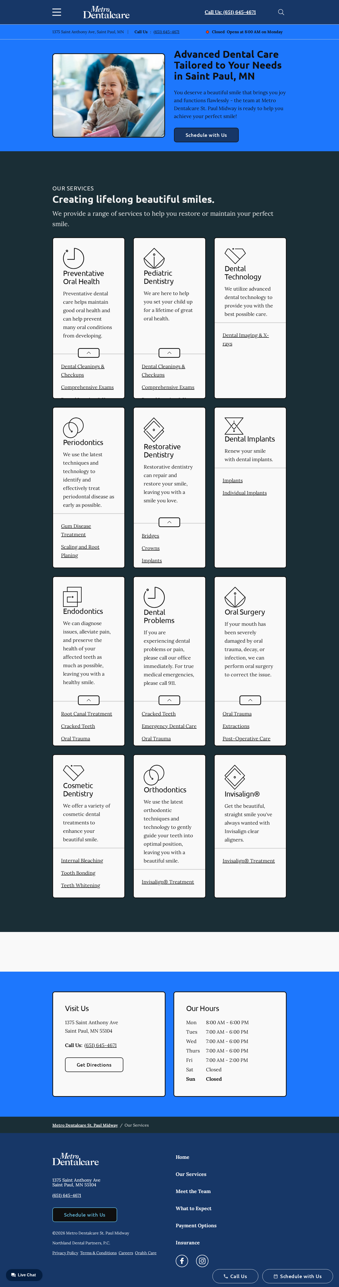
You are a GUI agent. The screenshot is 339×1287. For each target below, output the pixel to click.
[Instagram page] (202, 1261)
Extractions (236, 726)
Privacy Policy (65, 1252)
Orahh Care (146, 1252)
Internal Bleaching (82, 860)
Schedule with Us (206, 135)
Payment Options (196, 1225)
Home (182, 1157)
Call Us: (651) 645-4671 (230, 12)
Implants (152, 560)
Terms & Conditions (98, 1252)
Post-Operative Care (247, 738)
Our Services (191, 1174)
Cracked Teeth (78, 726)
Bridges (150, 536)
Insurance (188, 1242)
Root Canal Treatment (86, 714)
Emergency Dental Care (169, 726)
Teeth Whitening (80, 885)
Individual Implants (245, 493)
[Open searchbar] (281, 12)
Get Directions (94, 1064)
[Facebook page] (182, 1261)
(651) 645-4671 (166, 31)
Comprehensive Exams (87, 387)
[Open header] (57, 12)
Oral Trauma (75, 738)
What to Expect (193, 1208)
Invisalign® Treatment (168, 882)
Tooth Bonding (78, 873)
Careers (126, 1252)
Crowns (151, 548)
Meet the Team (193, 1191)
